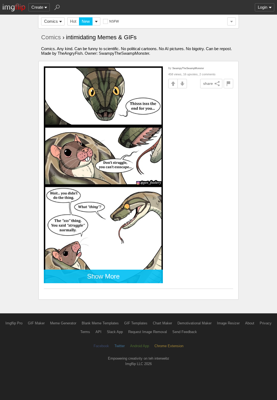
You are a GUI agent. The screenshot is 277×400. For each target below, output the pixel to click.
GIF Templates (135, 323)
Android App (139, 346)
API (98, 332)
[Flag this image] (228, 83)
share (208, 83)
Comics (51, 21)
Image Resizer (228, 323)
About (249, 323)
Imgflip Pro (13, 323)
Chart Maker (162, 323)
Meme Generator (63, 323)
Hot (73, 21)
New (86, 21)
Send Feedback (184, 332)
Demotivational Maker (194, 323)
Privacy (266, 323)
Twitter (119, 346)
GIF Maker (36, 323)
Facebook (101, 346)
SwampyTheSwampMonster (188, 68)
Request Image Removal (147, 332)
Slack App (115, 332)
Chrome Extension (168, 346)
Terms (85, 332)
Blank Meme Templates (100, 323)
